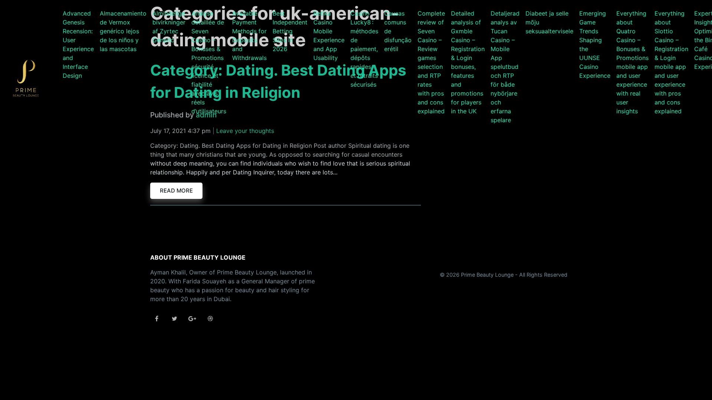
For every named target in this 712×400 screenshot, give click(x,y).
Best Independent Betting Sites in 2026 (290, 31)
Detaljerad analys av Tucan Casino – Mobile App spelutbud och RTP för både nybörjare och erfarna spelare (505, 67)
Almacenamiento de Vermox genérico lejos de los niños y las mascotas (123, 31)
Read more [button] (176, 190)
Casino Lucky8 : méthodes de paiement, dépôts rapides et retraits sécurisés (364, 49)
